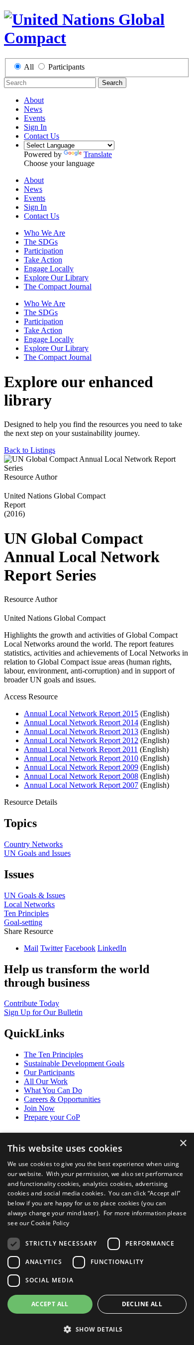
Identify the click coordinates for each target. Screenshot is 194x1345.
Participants (66, 67)
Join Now (39, 1108)
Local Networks (29, 904)
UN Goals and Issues (37, 853)
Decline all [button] (142, 1304)
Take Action (43, 259)
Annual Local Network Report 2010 (81, 758)
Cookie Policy (50, 1223)
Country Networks (33, 844)
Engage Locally (49, 268)
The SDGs (41, 242)
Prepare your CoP (52, 1117)
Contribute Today (31, 1003)
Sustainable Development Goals (74, 1063)
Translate (98, 154)
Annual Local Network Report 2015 (81, 713)
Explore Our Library (56, 277)
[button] (97, 1329)
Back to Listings (29, 450)
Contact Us (41, 136)
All (29, 67)
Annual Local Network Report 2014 (81, 722)
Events (34, 118)
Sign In (35, 127)
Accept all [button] (50, 1304)
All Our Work (46, 1081)
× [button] (183, 1143)
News (33, 109)
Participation (43, 251)
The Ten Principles (53, 1054)
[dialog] (97, 1239)
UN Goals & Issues (34, 895)
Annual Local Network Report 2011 (81, 749)
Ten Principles (26, 913)
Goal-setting (23, 922)
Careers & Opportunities (62, 1099)
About (34, 100)
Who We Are (44, 233)
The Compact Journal (58, 286)
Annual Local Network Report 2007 (81, 785)
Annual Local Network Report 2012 (81, 740)
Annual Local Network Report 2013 (81, 731)
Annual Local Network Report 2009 (81, 767)
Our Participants (49, 1072)
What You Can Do (53, 1090)
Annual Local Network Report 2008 (81, 776)
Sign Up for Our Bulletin (43, 1012)
